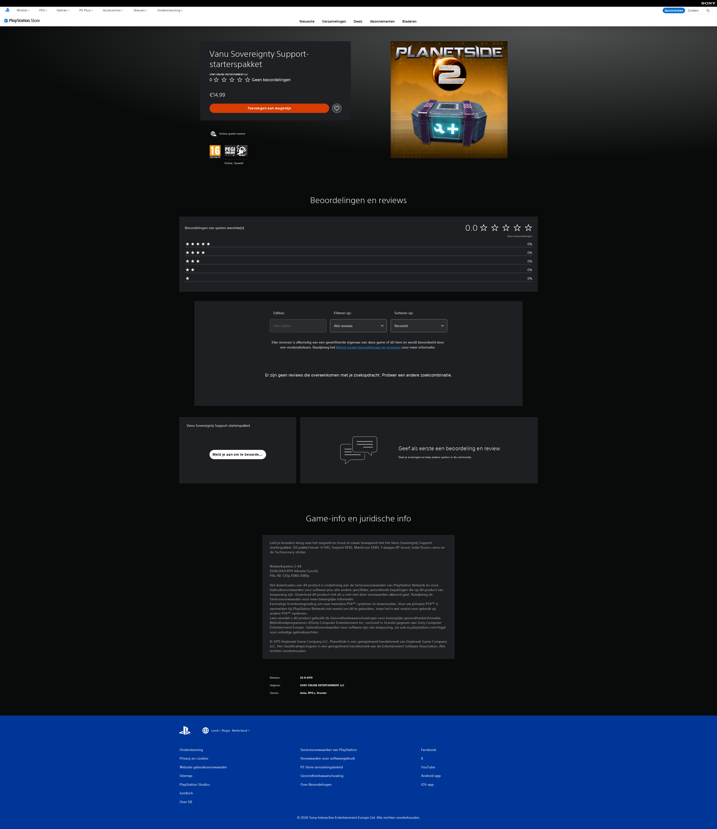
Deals (358, 21)
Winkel (21, 10)
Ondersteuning (168, 10)
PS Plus (85, 10)
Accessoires (112, 10)
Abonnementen (382, 21)
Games (62, 10)
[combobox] (298, 325)
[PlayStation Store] (23, 20)
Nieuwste (306, 21)
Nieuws (139, 10)
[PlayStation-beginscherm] (7, 10)
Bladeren (409, 21)
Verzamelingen (334, 21)
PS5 (42, 10)
